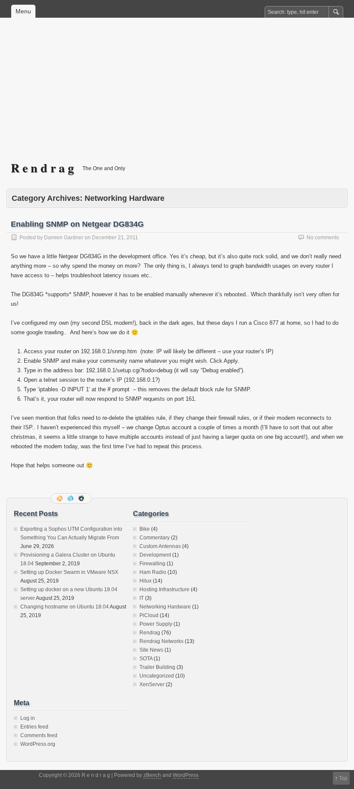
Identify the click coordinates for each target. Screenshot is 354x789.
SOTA (145, 659)
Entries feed (34, 727)
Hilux (145, 581)
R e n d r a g (42, 168)
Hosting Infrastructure (164, 589)
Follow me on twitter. (71, 498)
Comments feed (38, 735)
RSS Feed (60, 498)
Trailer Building (157, 667)
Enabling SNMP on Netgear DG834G (77, 224)
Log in (27, 718)
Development (155, 555)
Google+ (82, 498)
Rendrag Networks (161, 641)
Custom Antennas (160, 546)
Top (343, 778)
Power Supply (155, 624)
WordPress (186, 775)
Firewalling (152, 564)
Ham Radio (152, 572)
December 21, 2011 (115, 237)
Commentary (154, 538)
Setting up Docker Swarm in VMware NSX (69, 572)
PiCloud (148, 615)
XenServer (151, 684)
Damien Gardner (63, 237)
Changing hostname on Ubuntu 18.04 (64, 607)
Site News (151, 650)
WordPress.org (37, 744)
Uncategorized (156, 676)
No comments (323, 237)
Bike (144, 529)
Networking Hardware (165, 607)
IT (141, 598)
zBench (152, 775)
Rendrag (149, 633)
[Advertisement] (177, 95)
